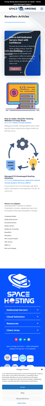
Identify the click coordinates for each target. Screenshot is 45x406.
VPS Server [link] (21, 183)
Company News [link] (10, 216)
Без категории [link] (10, 248)
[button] (42, 369)
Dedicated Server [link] (19, 180)
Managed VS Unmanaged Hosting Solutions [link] (19, 177)
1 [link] (20, 72)
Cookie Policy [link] (21, 403)
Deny (22, 393)
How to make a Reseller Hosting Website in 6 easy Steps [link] (18, 119)
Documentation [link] (10, 223)
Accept (22, 387)
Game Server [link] (29, 180)
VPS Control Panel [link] (11, 239)
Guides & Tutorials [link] (19, 122)
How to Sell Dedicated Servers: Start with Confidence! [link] (20, 40)
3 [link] (24, 72)
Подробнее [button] (15, 69)
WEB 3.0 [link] (28, 183)
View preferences (22, 398)
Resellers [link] (28, 122)
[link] (4, 53)
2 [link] (22, 72)
